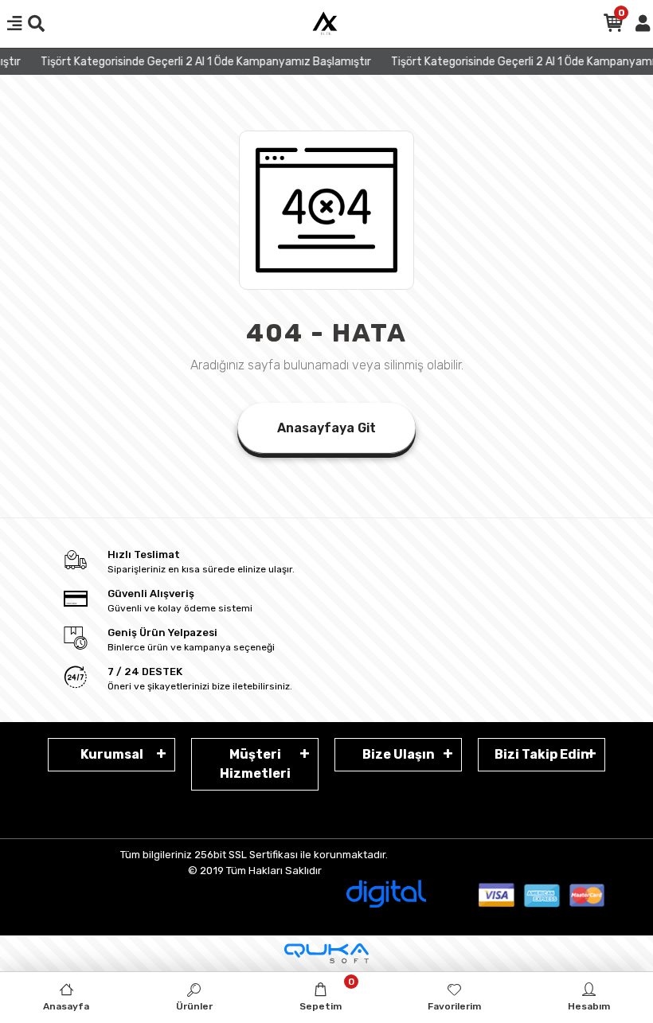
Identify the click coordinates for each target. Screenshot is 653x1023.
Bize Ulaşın (398, 754)
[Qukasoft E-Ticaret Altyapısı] (326, 953)
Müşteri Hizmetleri (255, 764)
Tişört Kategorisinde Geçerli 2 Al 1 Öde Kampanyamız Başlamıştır (200, 61)
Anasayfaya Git (326, 427)
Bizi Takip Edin (542, 754)
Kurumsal (111, 754)
